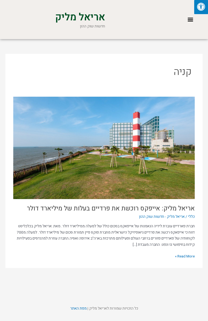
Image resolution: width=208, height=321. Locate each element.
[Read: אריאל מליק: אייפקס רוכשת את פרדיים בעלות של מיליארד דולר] (103, 147)
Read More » (185, 256)
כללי (191, 216)
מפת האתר (78, 308)
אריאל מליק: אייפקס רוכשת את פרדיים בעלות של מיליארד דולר (111, 208)
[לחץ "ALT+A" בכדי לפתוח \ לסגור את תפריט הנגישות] (201, 7)
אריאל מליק (80, 17)
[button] (190, 19)
